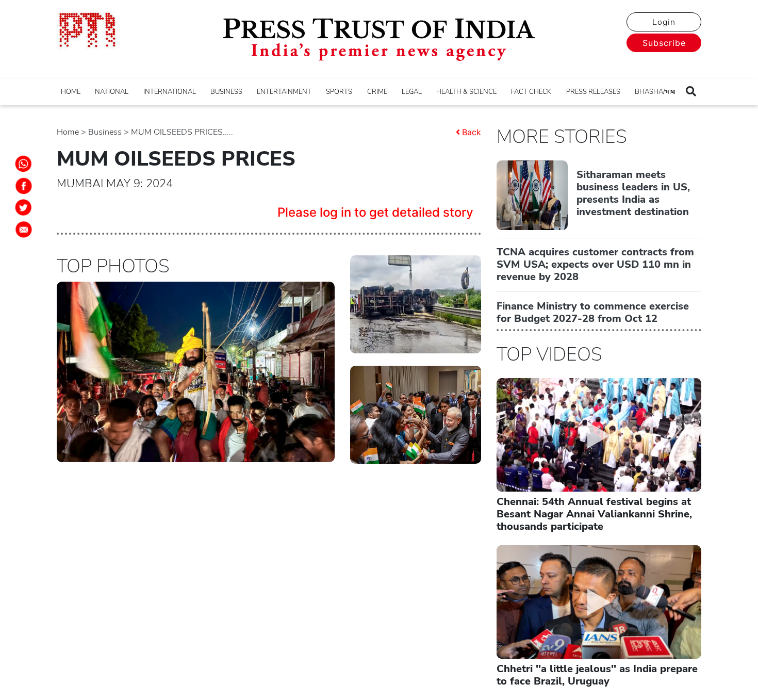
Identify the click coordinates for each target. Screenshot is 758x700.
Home (68, 132)
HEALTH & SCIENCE (466, 91)
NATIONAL (111, 91)
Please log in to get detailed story (375, 212)
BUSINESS (226, 91)
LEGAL (412, 91)
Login (663, 22)
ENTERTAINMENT (284, 91)
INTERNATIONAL (169, 91)
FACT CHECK (531, 91)
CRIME (377, 91)
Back (471, 132)
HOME (70, 91)
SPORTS (339, 91)
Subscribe (664, 43)
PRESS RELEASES (593, 91)
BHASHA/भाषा (655, 91)
